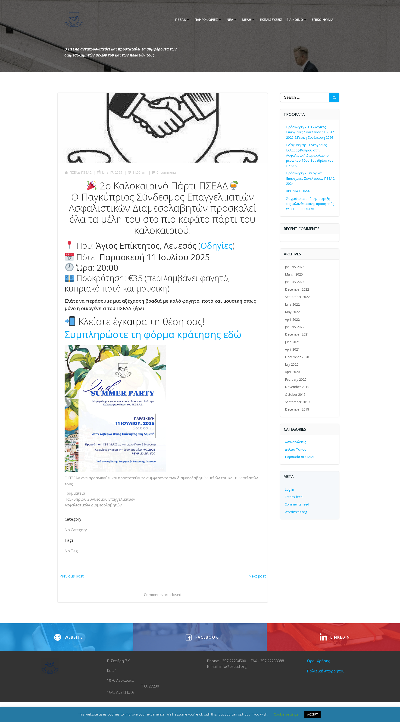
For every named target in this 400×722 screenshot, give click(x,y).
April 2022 (292, 319)
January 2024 (294, 281)
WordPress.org (296, 512)
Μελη (246, 19)
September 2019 (297, 402)
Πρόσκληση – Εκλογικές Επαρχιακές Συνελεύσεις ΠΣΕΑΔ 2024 (310, 178)
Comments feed (297, 504)
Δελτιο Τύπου (295, 449)
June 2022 (292, 304)
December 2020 (297, 357)
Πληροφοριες (206, 19)
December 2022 (297, 289)
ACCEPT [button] (312, 714)
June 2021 (292, 342)
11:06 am (139, 172)
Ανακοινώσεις (295, 442)
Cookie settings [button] (286, 714)
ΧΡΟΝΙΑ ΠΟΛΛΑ (298, 191)
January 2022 (294, 327)
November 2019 (297, 387)
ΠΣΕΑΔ (180, 19)
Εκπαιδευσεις (271, 19)
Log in (289, 489)
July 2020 (291, 364)
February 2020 (295, 379)
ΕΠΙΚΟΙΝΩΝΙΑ (322, 19)
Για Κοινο (295, 19)
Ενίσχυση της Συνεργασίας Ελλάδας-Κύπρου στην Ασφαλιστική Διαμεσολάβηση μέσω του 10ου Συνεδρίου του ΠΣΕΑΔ (310, 155)
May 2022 (292, 312)
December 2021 (297, 334)
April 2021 (292, 349)
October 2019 (295, 394)
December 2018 (297, 409)
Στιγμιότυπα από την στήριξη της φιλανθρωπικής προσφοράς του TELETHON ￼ (310, 203)
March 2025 (294, 274)
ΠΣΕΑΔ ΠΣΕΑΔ (80, 172)
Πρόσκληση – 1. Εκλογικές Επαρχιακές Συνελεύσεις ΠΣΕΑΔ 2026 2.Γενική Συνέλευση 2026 (310, 132)
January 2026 (294, 267)
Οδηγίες (216, 245)
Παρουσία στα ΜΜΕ (300, 457)
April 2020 (292, 372)
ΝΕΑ (230, 19)
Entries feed (294, 497)
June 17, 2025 (112, 172)
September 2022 (297, 297)
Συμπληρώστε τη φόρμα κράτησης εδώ (153, 334)
